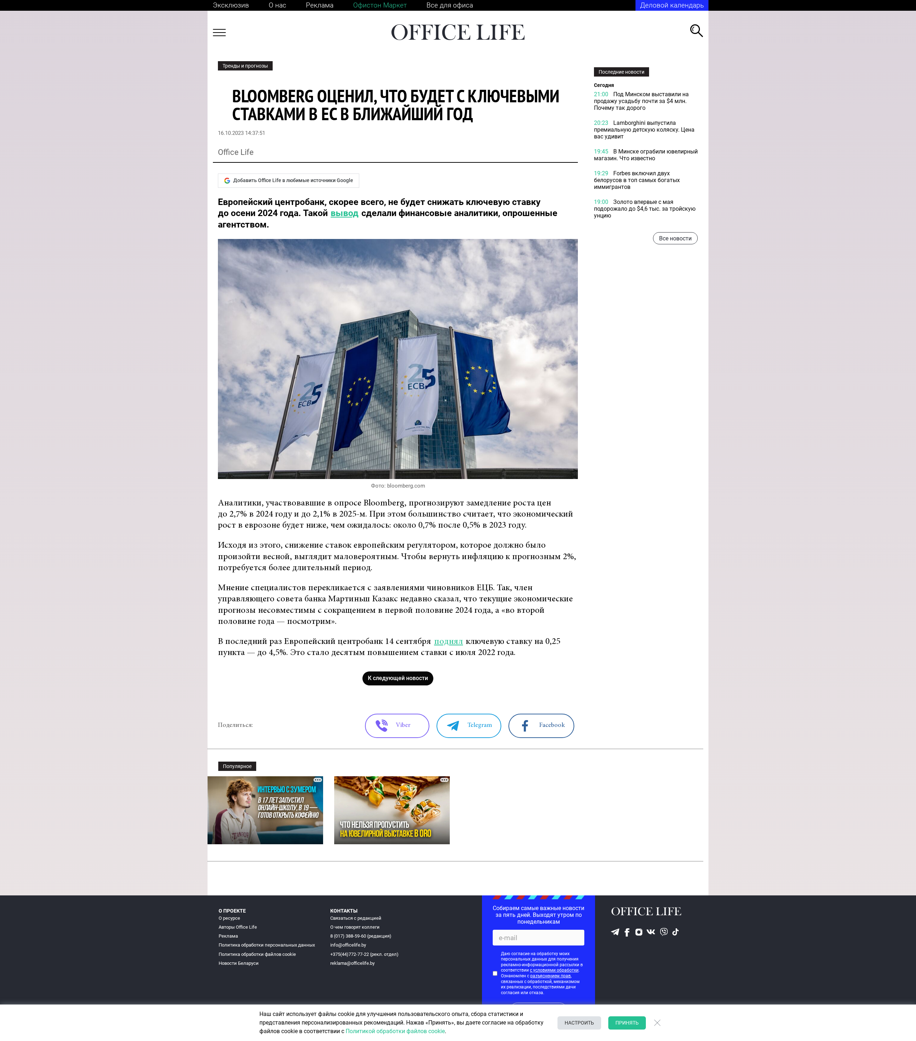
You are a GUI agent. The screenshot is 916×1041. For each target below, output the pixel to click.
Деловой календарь (672, 5)
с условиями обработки (554, 970)
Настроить (579, 1023)
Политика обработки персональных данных (267, 945)
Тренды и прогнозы (245, 66)
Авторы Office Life (238, 927)
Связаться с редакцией (355, 918)
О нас (277, 5)
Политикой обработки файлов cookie (395, 1031)
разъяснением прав (550, 975)
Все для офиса (450, 5)
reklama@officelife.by (352, 963)
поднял (448, 641)
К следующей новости (398, 678)
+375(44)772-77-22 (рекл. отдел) (364, 954)
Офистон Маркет (380, 5)
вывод (345, 213)
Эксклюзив (231, 5)
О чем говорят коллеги (355, 927)
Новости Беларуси (239, 963)
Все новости (675, 238)
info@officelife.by (348, 945)
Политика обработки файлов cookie (257, 954)
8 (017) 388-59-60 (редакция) (360, 936)
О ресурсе (229, 918)
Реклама (319, 5)
